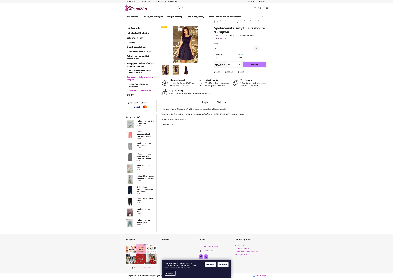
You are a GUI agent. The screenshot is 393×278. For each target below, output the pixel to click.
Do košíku (254, 64)
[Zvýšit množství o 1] (239, 64)
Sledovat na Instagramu (142, 268)
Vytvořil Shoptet (261, 276)
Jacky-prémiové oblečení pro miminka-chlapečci (140, 65)
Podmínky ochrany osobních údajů (166, 2)
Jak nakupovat (130, 2)
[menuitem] (132, 16)
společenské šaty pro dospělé (140, 90)
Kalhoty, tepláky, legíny (138, 33)
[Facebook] (201, 256)
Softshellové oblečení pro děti (140, 51)
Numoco (223, 38)
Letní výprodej (133, 28)
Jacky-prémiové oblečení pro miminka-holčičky (140, 71)
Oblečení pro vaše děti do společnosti (138, 85)
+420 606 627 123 (209, 251)
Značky (130, 94)
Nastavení (170, 273)
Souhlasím (223, 265)
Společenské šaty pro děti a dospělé (140, 78)
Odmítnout (210, 265)
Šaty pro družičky (135, 37)
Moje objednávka (241, 255)
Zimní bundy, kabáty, (136, 47)
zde (189, 268)
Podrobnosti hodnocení (246, 35)
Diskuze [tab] (221, 102)
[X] (206, 256)
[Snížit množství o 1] (228, 64)
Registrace (262, 1)
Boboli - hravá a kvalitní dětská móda (138, 57)
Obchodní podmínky (145, 2)
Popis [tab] (205, 102)
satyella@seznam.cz (211, 246)
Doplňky (132, 42)
